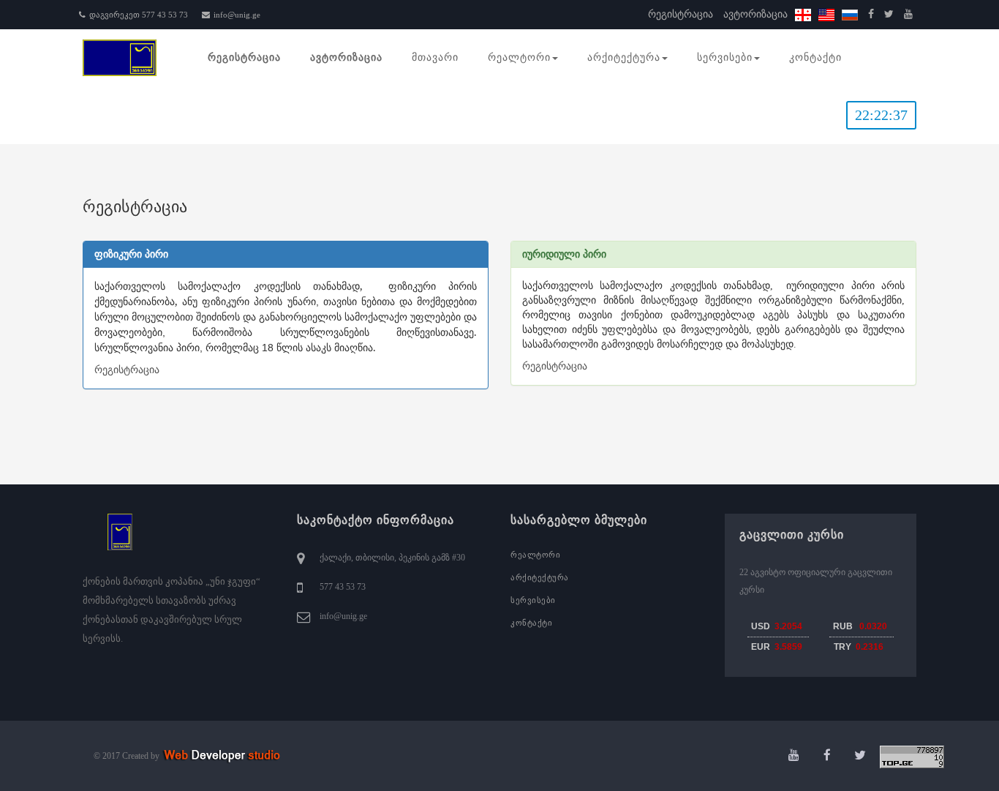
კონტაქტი (815, 57)
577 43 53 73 (343, 587)
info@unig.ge (237, 14)
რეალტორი (519, 57)
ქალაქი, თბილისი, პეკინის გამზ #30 (392, 557)
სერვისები (725, 57)
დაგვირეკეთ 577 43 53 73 (138, 14)
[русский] (850, 14)
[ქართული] (803, 14)
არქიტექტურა (623, 57)
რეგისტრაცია (680, 14)
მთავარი (435, 57)
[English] (826, 14)
